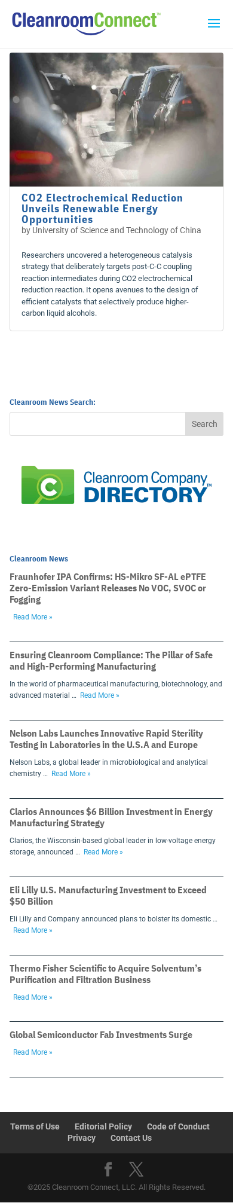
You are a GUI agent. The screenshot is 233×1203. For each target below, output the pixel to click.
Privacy (82, 1138)
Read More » (33, 617)
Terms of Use (35, 1126)
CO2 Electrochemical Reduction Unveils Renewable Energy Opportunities (102, 208)
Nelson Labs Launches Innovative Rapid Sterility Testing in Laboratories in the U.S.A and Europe (106, 738)
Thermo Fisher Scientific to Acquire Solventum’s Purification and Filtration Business (105, 973)
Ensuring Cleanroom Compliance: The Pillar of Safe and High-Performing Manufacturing (111, 660)
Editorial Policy (103, 1126)
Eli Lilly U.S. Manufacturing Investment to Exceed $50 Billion (108, 895)
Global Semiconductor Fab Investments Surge (101, 1034)
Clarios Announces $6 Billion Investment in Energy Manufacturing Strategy (111, 817)
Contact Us (131, 1138)
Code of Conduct (178, 1126)
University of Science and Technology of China (116, 230)
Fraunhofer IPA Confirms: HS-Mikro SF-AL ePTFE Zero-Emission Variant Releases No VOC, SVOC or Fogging (108, 587)
